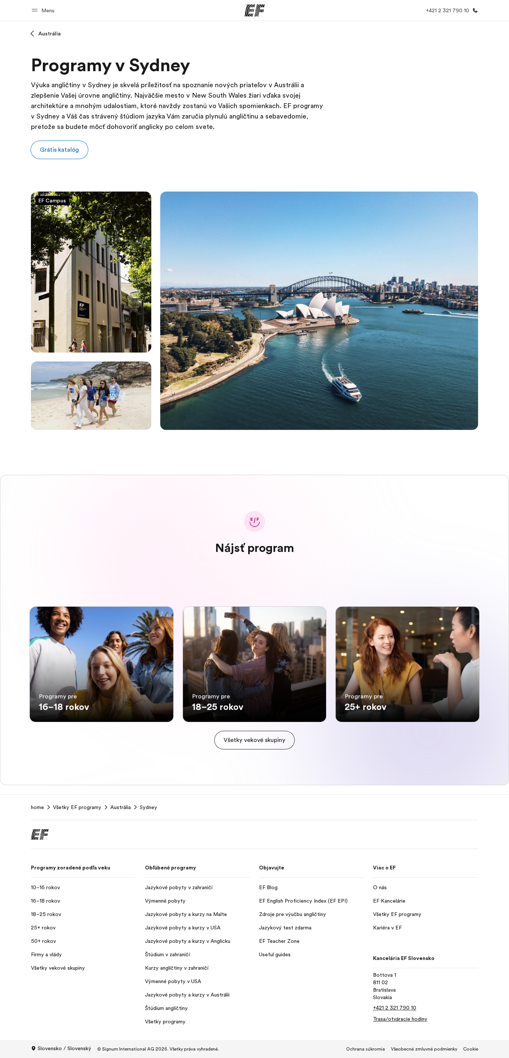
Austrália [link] (120, 807)
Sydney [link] (148, 807)
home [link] (37, 807)
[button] (44, 10)
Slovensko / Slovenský (64, 1048)
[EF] (254, 10)
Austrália (49, 34)
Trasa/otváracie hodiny (400, 1019)
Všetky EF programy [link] (77, 807)
